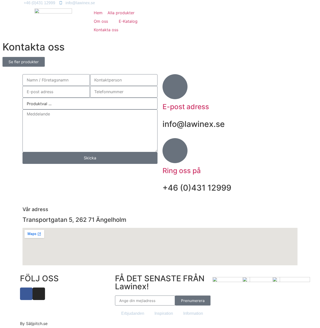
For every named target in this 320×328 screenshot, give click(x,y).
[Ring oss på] (175, 150)
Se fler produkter (23, 61)
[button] (103, 21)
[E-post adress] (175, 86)
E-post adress (185, 106)
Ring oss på (181, 170)
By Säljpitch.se (34, 323)
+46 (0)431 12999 (196, 188)
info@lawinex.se (193, 124)
